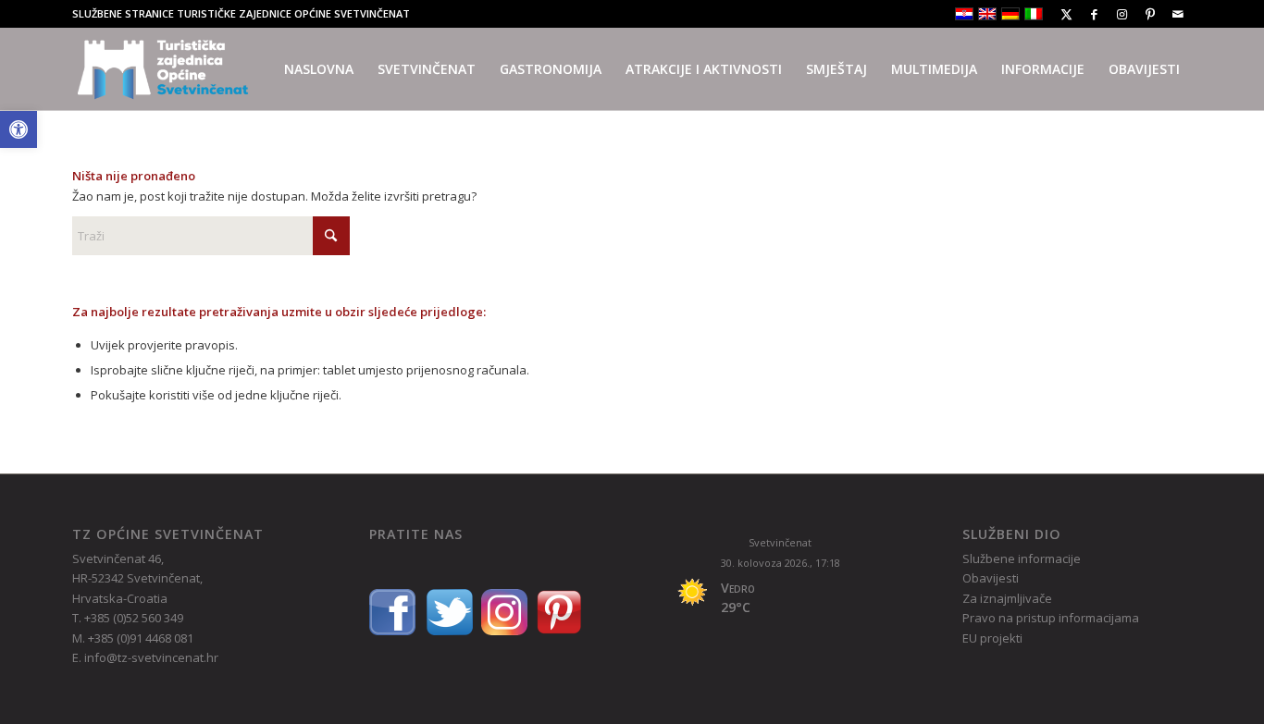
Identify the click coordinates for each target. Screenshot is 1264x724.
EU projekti (992, 638)
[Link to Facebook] (1094, 14)
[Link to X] (1066, 14)
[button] (18, 129)
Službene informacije (1021, 558)
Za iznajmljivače (1007, 598)
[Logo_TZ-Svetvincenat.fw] (163, 69)
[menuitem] (319, 69)
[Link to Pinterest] (1149, 14)
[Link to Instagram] (1122, 14)
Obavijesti (990, 578)
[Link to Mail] (1178, 14)
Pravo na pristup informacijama (1050, 617)
